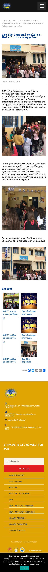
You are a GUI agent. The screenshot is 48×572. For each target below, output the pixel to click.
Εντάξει (24, 568)
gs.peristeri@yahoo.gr (16, 420)
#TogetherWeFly (35, 550)
